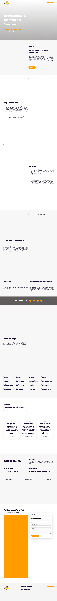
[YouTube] (47, 586)
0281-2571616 (30, 479)
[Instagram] (51, 586)
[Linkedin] (53, 586)
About (35, 2)
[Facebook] (49, 586)
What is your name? (34, 514)
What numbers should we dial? (36, 518)
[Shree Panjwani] (6, 2)
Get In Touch (43, 2)
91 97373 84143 (49, 479)
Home (32, 2)
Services (38, 2)
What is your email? (34, 522)
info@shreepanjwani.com (26, 586)
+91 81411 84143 (26, 589)
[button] (32, 67)
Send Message (35, 535)
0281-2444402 (11, 479)
